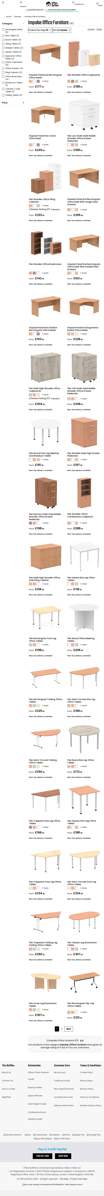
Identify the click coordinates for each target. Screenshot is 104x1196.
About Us (6, 1072)
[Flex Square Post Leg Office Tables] (83, 827)
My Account (60, 1072)
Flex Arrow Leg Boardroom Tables (43, 1004)
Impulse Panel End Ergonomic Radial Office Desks (83, 329)
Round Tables (13, 39)
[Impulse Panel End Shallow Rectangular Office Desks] (45, 334)
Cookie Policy (86, 1072)
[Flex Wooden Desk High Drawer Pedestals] (83, 459)
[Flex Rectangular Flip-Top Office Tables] (83, 1012)
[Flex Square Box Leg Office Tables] (83, 584)
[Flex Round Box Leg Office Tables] (83, 766)
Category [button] (7, 23)
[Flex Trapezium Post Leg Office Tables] (45, 888)
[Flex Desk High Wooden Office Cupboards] (45, 395)
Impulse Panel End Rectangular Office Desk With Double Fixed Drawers (83, 267)
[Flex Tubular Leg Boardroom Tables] (83, 949)
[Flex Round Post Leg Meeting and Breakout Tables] (45, 459)
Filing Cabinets (13, 72)
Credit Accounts (62, 1080)
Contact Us (7, 1080)
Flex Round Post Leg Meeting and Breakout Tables (44, 454)
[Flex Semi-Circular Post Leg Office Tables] (83, 888)
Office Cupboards (13, 63)
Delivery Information (64, 1105)
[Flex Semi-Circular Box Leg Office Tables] (83, 705)
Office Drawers (14, 68)
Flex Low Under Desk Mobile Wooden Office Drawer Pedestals (81, 138)
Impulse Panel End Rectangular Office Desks (45, 76)
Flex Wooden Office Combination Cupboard (80, 515)
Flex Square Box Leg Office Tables (81, 579)
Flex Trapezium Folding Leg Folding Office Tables (43, 944)
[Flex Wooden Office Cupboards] (83, 81)
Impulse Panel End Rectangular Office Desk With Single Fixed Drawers (83, 202)
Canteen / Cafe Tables (12, 90)
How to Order (8, 1089)
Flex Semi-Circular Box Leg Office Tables (81, 700)
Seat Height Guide (37, 1104)
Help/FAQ (6, 1097)
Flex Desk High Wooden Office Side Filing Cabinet (44, 579)
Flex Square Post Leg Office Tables (81, 822)
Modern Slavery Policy (90, 1105)
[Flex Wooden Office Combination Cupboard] (83, 523)
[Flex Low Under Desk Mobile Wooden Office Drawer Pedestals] (83, 145)
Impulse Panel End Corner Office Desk (42, 137)
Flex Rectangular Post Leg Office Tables (42, 639)
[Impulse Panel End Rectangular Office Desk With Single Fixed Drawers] (83, 210)
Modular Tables (14, 48)
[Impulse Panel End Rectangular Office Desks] (45, 81)
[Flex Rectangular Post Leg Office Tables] (45, 645)
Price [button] (4, 102)
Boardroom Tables (13, 84)
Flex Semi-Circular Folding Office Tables (43, 761)
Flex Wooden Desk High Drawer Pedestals (83, 454)
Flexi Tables (12, 35)
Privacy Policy (86, 1080)
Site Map (64, 1178)
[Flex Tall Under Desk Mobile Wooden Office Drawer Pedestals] (83, 399)
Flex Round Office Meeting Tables (81, 639)
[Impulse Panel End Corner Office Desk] (45, 145)
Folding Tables (13, 95)
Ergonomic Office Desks (13, 57)
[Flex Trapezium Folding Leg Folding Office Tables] (45, 949)
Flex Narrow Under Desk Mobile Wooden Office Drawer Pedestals (45, 517)
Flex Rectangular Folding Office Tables (45, 700)
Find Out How (42, 1156)
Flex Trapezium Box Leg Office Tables (44, 822)
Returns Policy (86, 1089)
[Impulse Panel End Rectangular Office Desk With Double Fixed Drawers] (83, 273)
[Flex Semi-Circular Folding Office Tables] (45, 766)
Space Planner (35, 1095)
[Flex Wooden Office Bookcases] (45, 273)
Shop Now (63, 1156)
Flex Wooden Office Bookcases (45, 264)
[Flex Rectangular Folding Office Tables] (45, 705)
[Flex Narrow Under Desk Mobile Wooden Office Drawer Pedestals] (45, 523)
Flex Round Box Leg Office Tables (80, 761)
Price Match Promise (64, 1089)
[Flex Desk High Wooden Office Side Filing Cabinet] (45, 584)
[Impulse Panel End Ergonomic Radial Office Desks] (83, 334)
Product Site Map (78, 1178)
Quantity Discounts (63, 1097)
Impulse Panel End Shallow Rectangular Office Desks (43, 329)
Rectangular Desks (13, 30)
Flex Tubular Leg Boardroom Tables (82, 944)
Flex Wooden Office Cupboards (83, 74)
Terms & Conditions (89, 1097)
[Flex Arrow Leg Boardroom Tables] (45, 1010)
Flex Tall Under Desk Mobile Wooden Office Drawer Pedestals (81, 391)
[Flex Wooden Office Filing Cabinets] (45, 206)
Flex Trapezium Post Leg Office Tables (45, 883)
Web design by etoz (73, 1184)
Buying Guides (35, 1087)
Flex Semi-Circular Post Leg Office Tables (81, 883)
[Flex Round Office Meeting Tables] (83, 645)
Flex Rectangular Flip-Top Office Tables (80, 1004)
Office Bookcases (13, 77)
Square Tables (13, 52)
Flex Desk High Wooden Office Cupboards (44, 389)
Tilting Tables (13, 44)
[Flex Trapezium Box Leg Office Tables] (45, 827)
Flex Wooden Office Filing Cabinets (42, 200)
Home (9, 16)
